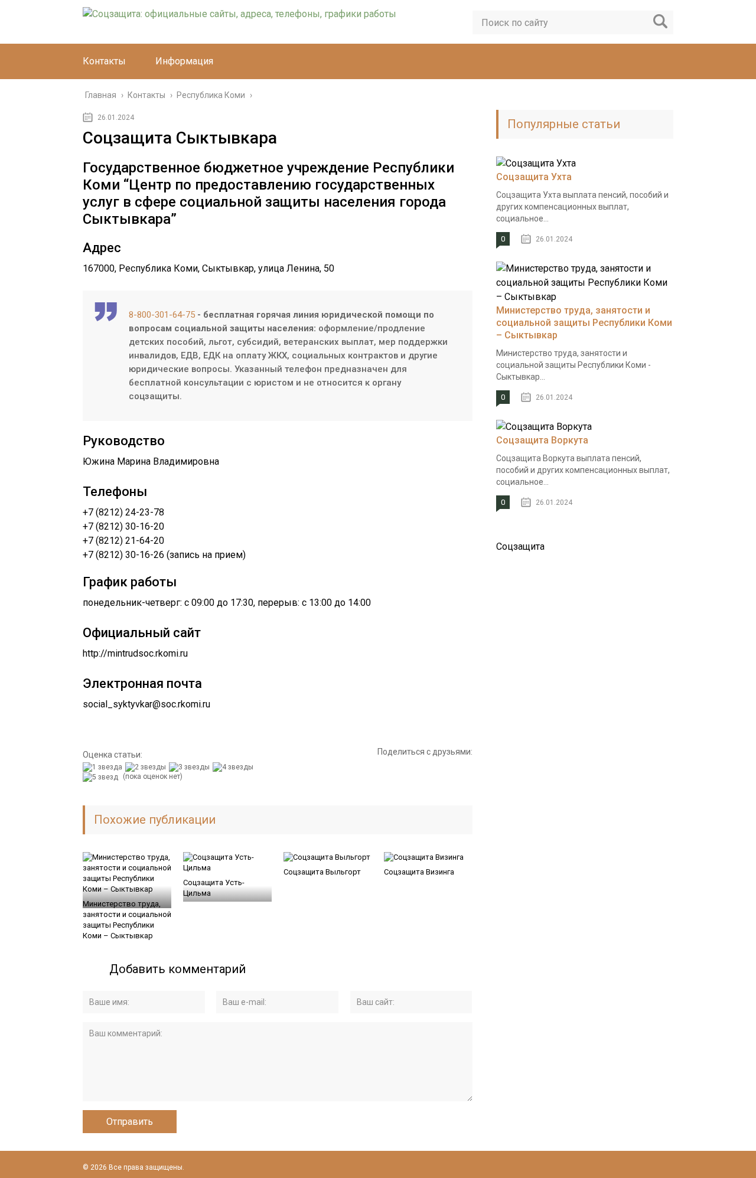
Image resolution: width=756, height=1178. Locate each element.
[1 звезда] (104, 767)
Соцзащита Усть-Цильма (214, 888)
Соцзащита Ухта (534, 176)
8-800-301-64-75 (162, 314)
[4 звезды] (234, 767)
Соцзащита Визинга (419, 871)
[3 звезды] (191, 767)
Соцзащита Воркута (542, 440)
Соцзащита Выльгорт (322, 871)
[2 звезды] (147, 767)
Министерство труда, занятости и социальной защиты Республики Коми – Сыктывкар (127, 919)
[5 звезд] (102, 777)
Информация (184, 61)
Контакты (104, 61)
